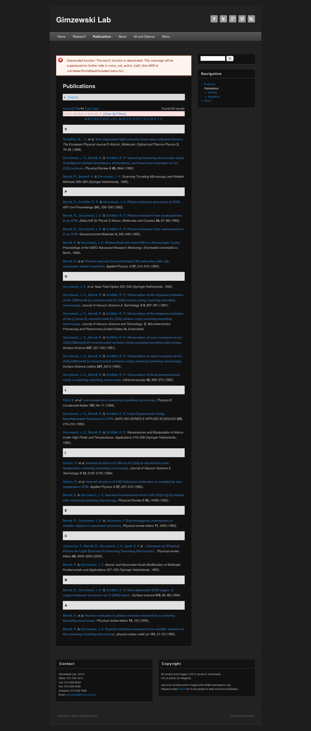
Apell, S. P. (132, 546)
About (122, 36)
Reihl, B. (68, 400)
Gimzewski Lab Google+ (232, 18)
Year (95, 108)
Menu (166, 36)
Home (61, 36)
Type (88, 108)
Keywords (213, 96)
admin (182, 689)
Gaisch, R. (70, 463)
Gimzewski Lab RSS (251, 18)
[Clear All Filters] (114, 113)
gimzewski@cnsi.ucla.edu (81, 694)
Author (67, 108)
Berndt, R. (95, 157)
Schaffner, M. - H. (75, 139)
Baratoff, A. (86, 176)
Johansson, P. (115, 520)
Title (77, 108)
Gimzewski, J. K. (75, 157)
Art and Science (144, 36)
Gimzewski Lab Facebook (214, 18)
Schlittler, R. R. (116, 157)
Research (79, 36)
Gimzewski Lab (88, 716)
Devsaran (248, 716)
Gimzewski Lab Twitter (223, 18)
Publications (102, 36)
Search (73, 97)
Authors (212, 92)
